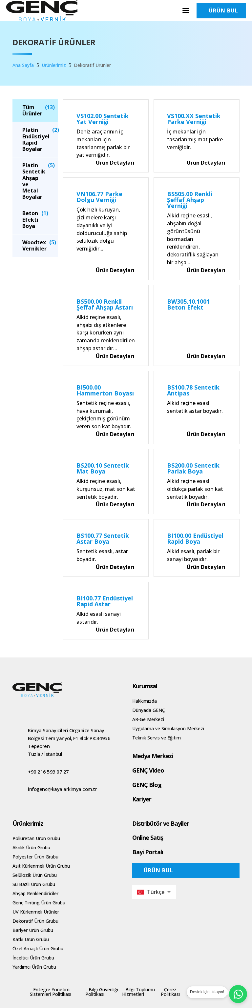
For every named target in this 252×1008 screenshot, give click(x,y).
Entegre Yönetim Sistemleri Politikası (50, 991)
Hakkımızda (144, 701)
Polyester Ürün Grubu (35, 857)
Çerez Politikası (170, 991)
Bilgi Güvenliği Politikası (101, 991)
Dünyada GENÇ (148, 710)
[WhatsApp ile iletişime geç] (238, 994)
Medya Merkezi (152, 756)
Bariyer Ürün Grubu (32, 930)
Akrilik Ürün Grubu (31, 847)
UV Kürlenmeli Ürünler (35, 912)
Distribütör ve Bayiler (160, 823)
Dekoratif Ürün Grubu (35, 921)
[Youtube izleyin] (31, 709)
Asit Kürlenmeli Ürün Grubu (41, 866)
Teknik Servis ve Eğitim (156, 738)
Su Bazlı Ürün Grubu (33, 884)
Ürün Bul (223, 10)
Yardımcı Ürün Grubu (34, 967)
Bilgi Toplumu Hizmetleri (138, 991)
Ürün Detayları (115, 162)
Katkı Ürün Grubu (30, 939)
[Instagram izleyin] (17, 709)
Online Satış (147, 837)
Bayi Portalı (147, 852)
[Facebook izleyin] (57, 709)
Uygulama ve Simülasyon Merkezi (168, 728)
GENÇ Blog (146, 785)
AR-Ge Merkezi (148, 719)
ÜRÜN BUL (158, 870)
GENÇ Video (148, 770)
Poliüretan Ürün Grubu (36, 838)
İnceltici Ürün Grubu (33, 958)
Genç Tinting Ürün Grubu (38, 902)
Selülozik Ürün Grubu (34, 875)
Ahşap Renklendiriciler (35, 893)
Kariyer (141, 799)
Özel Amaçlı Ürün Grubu (37, 948)
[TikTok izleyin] (44, 709)
